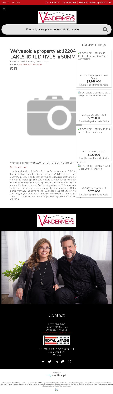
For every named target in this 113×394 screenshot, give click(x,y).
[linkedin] (56, 361)
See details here (18, 166)
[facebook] (43, 361)
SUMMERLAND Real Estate (30, 64)
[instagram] (70, 361)
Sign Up (16, 2)
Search (105, 29)
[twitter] (50, 361)
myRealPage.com (57, 375)
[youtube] (63, 361)
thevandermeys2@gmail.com (56, 332)
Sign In (5, 2)
